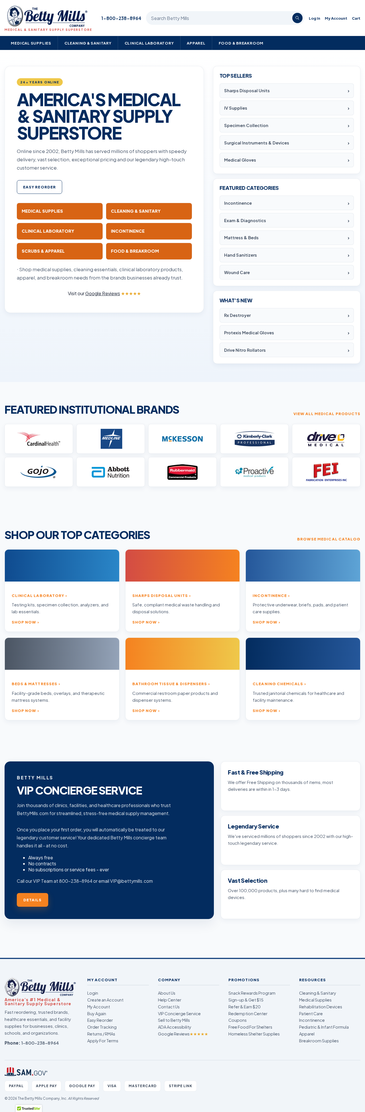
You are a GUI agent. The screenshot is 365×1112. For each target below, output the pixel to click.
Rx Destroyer (237, 315)
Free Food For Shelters (250, 1026)
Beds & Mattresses (34, 683)
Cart (356, 18)
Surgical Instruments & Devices (256, 142)
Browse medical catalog (328, 538)
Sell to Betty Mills (174, 1020)
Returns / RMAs (101, 1033)
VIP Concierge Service (179, 1013)
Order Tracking (102, 1026)
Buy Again (96, 1013)
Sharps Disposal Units (247, 90)
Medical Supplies (31, 43)
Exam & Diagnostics (245, 220)
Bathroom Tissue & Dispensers (169, 683)
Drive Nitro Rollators (245, 350)
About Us (166, 993)
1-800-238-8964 (121, 18)
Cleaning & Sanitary (87, 43)
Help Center (169, 999)
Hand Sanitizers (240, 255)
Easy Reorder (39, 186)
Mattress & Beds (241, 237)
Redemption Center (247, 1013)
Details (32, 899)
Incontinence (238, 203)
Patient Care (311, 1013)
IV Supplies (235, 107)
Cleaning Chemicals (278, 683)
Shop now (24, 622)
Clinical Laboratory (149, 43)
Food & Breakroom (241, 43)
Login (92, 993)
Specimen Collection (246, 125)
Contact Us (169, 1006)
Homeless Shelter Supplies (254, 1033)
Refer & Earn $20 (244, 1006)
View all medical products (326, 413)
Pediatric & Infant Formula (324, 1026)
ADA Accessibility (174, 1026)
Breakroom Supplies (319, 1040)
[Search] (297, 18)
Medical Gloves (240, 159)
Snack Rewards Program (251, 993)
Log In (314, 18)
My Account (336, 18)
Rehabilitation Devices (320, 1006)
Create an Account (105, 999)
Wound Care (237, 272)
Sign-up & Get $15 (245, 999)
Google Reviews (183, 1033)
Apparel (196, 43)
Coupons (237, 1020)
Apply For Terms (102, 1040)
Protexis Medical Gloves (249, 332)
